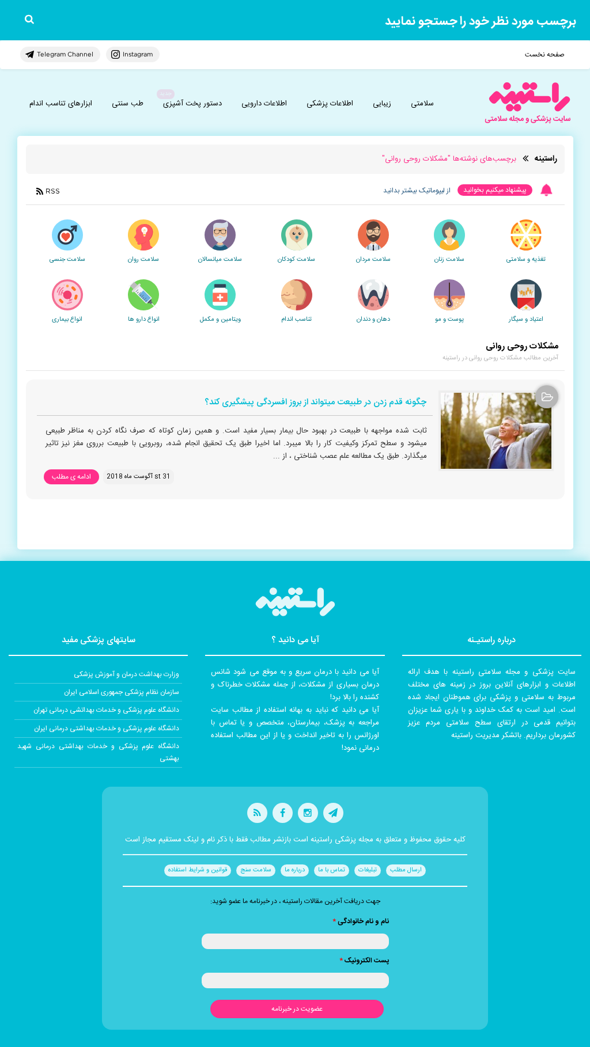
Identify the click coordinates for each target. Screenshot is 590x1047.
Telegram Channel (65, 54)
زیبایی (382, 103)
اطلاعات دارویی (264, 103)
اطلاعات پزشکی (330, 103)
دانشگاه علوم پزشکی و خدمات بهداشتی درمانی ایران (106, 728)
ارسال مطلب (406, 870)
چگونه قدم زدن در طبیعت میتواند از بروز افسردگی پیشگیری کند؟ (315, 403)
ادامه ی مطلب (71, 477)
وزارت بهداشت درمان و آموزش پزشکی (126, 674)
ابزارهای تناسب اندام (60, 103)
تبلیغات (367, 870)
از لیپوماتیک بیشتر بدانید (417, 190)
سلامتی (422, 103)
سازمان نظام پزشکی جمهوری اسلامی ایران (121, 692)
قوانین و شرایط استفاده (197, 870)
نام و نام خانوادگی (360, 921)
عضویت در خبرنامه (297, 1009)
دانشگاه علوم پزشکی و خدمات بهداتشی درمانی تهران (106, 710)
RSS (53, 191)
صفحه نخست (545, 54)
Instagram (138, 54)
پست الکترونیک (364, 960)
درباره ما (295, 870)
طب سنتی (127, 103)
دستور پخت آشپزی (192, 103)
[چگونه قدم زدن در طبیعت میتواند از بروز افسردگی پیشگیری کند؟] (496, 431)
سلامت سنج (255, 870)
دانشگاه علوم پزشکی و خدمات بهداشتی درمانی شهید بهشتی (98, 752)
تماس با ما (331, 870)
